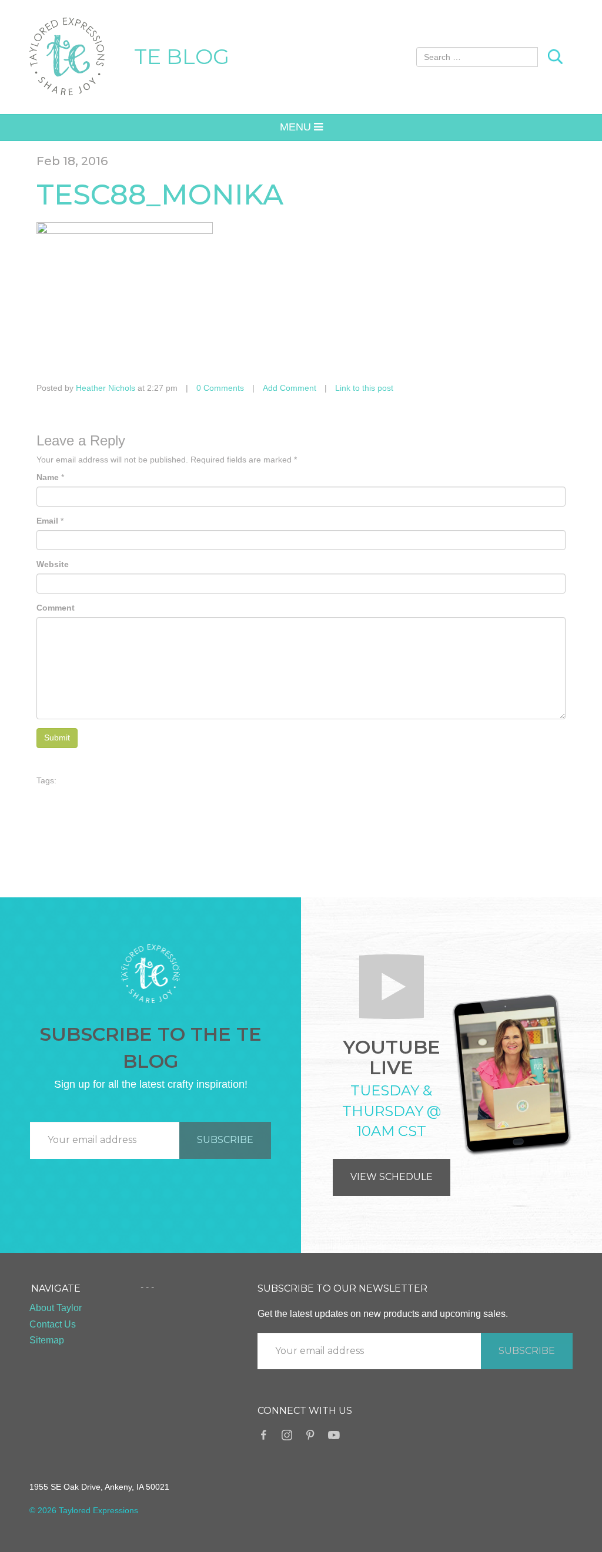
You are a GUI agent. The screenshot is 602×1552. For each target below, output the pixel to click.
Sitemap (46, 1340)
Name (47, 477)
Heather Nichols (105, 388)
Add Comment (289, 388)
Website (52, 564)
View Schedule (391, 1176)
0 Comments (220, 388)
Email (47, 520)
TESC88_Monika (159, 194)
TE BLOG (181, 56)
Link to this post (364, 388)
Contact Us (52, 1324)
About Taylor (55, 1308)
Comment (55, 607)
